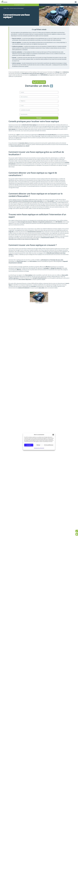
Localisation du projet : (25, 108)
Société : (22, 90)
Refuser (38, 445)
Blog (8, 8)
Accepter (29, 445)
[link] (39, 82)
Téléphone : (22, 99)
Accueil (5, 8)
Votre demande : (23, 112)
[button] (53, 434)
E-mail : (21, 103)
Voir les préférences (48, 445)
